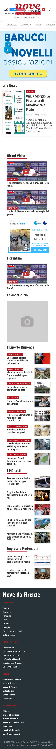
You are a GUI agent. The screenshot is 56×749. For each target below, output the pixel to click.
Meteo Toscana (9, 694)
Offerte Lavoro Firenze (12, 679)
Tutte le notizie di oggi (12, 631)
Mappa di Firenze (10, 687)
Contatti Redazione (11, 715)
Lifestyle (6, 627)
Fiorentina (7, 616)
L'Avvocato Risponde (11, 655)
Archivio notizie (9, 635)
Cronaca (12, 25)
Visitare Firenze (9, 683)
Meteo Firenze (8, 691)
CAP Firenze (7, 698)
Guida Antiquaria (10, 666)
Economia (26, 25)
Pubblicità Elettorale (11, 730)
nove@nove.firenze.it (11, 734)
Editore (6, 711)
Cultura (6, 623)
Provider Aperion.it (10, 718)
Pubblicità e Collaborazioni (13, 722)
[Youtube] (43, 10)
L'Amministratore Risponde (14, 651)
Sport (38, 25)
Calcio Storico (8, 647)
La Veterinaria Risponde (12, 663)
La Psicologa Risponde (12, 659)
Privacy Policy (8, 726)
